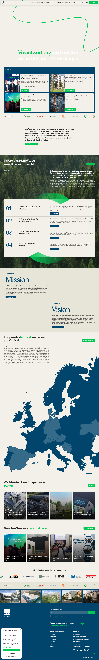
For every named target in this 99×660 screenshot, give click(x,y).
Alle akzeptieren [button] (11, 650)
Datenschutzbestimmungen (64, 616)
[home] (3, 2)
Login (87, 2)
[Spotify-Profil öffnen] (85, 650)
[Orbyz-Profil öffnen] (88, 650)
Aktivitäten (53, 639)
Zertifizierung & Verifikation (57, 631)
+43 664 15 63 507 (78, 644)
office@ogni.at (76, 641)
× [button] (20, 629)
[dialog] (11, 643)
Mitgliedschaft (65, 2)
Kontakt (52, 646)
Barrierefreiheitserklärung (79, 636)
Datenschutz (76, 634)
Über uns (52, 641)
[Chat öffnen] (94, 655)
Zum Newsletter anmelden (56, 609)
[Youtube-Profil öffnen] (81, 650)
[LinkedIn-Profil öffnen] (78, 650)
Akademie (52, 634)
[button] (37, 2)
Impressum (76, 631)
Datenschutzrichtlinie (7, 647)
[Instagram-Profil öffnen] (74, 650)
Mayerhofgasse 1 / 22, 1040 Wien (81, 646)
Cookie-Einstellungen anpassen (81, 639)
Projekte (59, 2)
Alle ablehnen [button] (11, 653)
